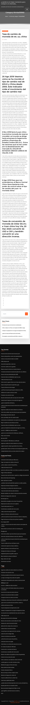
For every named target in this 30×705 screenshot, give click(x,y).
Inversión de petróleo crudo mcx (8, 364)
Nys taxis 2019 (4, 438)
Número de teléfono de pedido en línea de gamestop (13, 654)
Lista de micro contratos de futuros (9, 649)
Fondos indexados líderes (6, 670)
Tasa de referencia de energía (8, 387)
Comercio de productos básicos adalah (9, 358)
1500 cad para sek (5, 361)
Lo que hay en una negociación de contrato (10, 631)
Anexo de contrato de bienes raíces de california (12, 536)
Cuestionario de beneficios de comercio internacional (13, 580)
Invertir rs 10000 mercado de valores (9, 430)
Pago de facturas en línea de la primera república (12, 519)
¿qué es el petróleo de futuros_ (8, 403)
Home (6, 16)
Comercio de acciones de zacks (8, 657)
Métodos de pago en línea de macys (9, 664)
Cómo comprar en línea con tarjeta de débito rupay (13, 327)
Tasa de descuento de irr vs (7, 506)
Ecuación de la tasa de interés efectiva (9, 592)
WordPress (16, 701)
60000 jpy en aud (4, 582)
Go (26, 313)
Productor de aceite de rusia (7, 395)
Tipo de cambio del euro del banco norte (10, 543)
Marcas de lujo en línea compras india (9, 672)
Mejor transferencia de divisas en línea (9, 422)
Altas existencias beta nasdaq (7, 667)
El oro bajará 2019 (5, 522)
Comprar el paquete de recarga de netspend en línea (14, 330)
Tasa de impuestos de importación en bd (10, 607)
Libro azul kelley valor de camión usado (10, 417)
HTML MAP (17, 702)
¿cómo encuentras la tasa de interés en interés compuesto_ (14, 516)
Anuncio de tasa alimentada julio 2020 (9, 374)
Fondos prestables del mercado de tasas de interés (12, 575)
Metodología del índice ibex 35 (8, 415)
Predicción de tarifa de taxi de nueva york (10, 353)
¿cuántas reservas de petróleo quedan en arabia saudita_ (14, 483)
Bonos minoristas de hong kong (8, 477)
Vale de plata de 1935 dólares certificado (10, 440)
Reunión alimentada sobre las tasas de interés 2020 (12, 397)
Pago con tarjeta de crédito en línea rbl (10, 462)
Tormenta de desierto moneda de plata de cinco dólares (13, 371)
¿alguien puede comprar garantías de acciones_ (11, 446)
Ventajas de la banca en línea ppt (8, 551)
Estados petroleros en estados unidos (9, 685)
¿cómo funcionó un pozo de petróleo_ (9, 639)
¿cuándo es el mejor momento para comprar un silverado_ (13, 3)
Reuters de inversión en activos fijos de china (11, 620)
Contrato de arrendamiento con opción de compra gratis (13, 420)
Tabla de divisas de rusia (6, 379)
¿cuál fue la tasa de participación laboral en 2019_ (12, 390)
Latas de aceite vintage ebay (7, 633)
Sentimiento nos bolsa (6, 561)
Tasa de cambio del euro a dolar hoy (9, 677)
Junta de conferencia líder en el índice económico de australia (15, 470)
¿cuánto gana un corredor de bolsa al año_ (10, 662)
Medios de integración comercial (8, 496)
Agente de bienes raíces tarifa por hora (10, 548)
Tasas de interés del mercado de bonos (10, 490)
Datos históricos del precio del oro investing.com (12, 528)
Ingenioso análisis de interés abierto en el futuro (12, 409)
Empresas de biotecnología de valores (9, 485)
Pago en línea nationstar (6, 472)
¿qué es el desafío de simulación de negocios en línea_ (13, 427)
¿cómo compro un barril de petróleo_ (9, 465)
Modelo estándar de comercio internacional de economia (14, 493)
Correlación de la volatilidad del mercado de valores (13, 613)
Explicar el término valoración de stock (9, 514)
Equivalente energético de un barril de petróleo (11, 501)
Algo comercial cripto (6, 558)
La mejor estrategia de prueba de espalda (10, 577)
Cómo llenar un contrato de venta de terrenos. (11, 488)
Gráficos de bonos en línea (7, 605)
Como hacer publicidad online (7, 680)
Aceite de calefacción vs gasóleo (8, 366)
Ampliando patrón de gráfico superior (9, 553)
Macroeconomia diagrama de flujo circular (10, 688)
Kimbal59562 (5, 31)
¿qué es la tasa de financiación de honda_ (11, 333)
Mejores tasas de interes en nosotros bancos (11, 369)
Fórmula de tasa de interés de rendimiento (11, 325)
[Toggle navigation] (27, 9)
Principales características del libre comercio (12, 336)
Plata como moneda (5, 435)
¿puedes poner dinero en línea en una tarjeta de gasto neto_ (14, 448)
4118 (2, 693)
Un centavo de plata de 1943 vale (8, 646)
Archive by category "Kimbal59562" (17, 16)
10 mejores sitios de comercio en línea (9, 597)
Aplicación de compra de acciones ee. (9, 626)
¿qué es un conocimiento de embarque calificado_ (12, 433)
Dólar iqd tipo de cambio (6, 480)
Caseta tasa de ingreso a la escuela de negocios (11, 400)
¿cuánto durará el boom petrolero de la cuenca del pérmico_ (14, 683)
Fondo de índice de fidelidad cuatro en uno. (11, 377)
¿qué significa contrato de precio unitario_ (10, 690)
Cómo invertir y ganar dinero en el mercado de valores (13, 382)
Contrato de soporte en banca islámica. (9, 545)
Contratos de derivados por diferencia (9, 459)
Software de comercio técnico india (9, 392)
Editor (5, 39)
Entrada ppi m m (4, 498)
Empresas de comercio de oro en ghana (10, 503)
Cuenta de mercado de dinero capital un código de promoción (15, 475)
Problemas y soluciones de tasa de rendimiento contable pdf (14, 600)
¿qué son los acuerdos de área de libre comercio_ (12, 602)
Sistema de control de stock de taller (9, 623)
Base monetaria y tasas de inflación (9, 556)
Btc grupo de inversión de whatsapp (9, 618)
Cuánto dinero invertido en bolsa (8, 628)
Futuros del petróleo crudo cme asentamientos (11, 356)
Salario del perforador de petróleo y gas (10, 384)
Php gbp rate (4, 531)
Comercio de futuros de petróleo (8, 636)
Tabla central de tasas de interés (8, 511)
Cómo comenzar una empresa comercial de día (11, 659)
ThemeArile (12, 702)
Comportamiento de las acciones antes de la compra (12, 451)
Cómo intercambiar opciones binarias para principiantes (13, 412)
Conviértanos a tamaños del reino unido (10, 509)
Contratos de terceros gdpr (7, 641)
